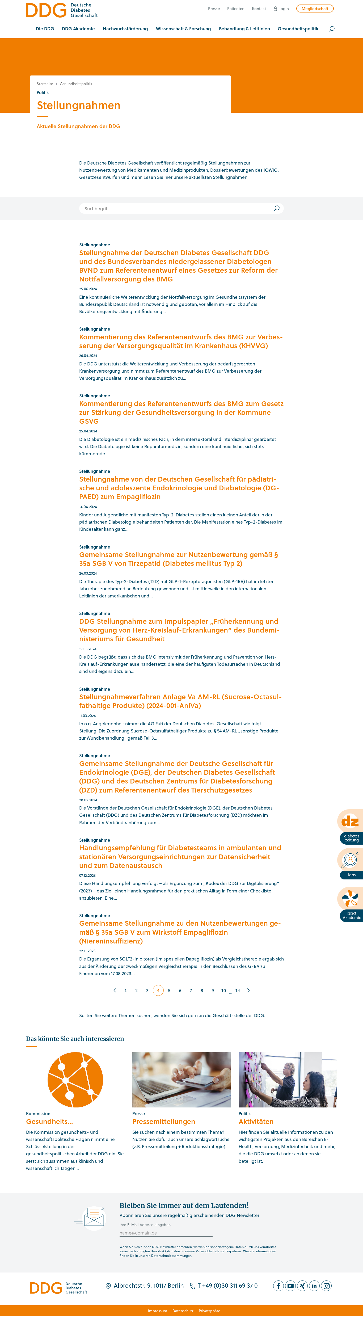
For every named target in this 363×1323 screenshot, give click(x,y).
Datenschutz (182, 1310)
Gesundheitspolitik (76, 83)
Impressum (157, 1310)
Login (283, 8)
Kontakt (259, 8)
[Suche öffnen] (331, 29)
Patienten (235, 8)
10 (223, 990)
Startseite (45, 83)
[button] (45, 29)
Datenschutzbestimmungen (171, 1255)
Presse (214, 8)
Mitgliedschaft (315, 8)
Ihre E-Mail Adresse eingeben (145, 1224)
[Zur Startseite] (62, 11)
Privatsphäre (209, 1310)
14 (237, 990)
